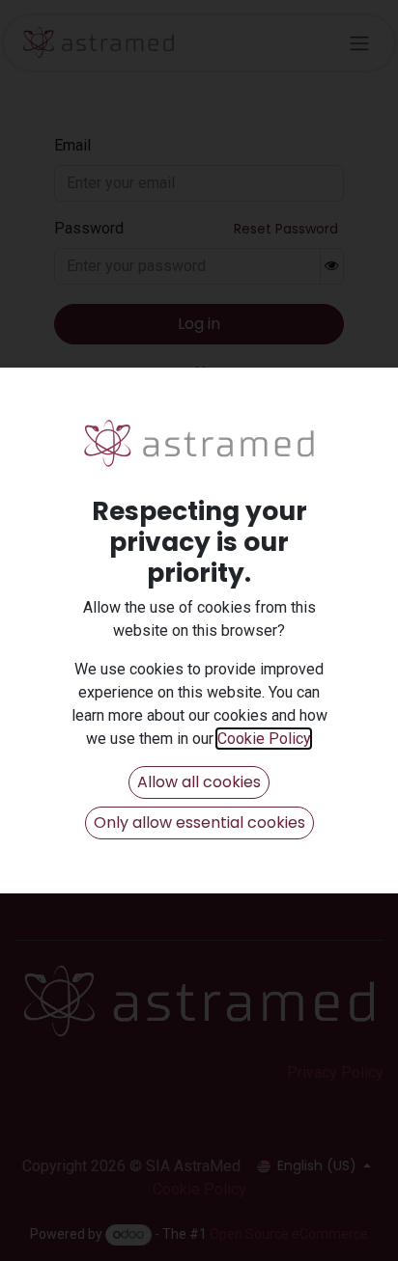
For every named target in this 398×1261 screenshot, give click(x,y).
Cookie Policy (263, 738)
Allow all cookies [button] (199, 782)
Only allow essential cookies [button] (199, 822)
